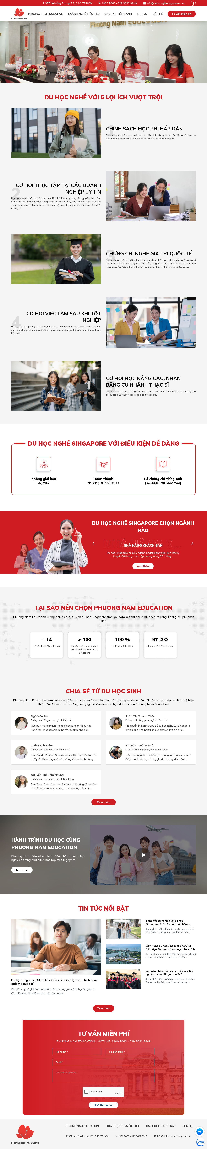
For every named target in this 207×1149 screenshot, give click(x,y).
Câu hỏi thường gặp (161, 1126)
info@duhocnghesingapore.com (165, 3)
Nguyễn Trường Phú (139, 745)
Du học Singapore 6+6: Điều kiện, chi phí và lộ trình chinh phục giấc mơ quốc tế (54, 982)
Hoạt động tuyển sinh (122, 1126)
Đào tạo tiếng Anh (118, 13)
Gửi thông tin (103, 1105)
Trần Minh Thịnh (42, 745)
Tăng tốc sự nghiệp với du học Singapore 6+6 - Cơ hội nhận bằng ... (168, 922)
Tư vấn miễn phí (182, 13)
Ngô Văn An (39, 716)
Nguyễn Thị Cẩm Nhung (47, 775)
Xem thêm (143, 566)
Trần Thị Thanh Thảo (140, 716)
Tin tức (142, 13)
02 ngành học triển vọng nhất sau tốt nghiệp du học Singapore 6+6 (169, 972)
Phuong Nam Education (45, 13)
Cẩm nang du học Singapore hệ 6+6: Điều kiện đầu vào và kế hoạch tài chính (170, 947)
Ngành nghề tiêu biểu (84, 13)
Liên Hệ (158, 13)
